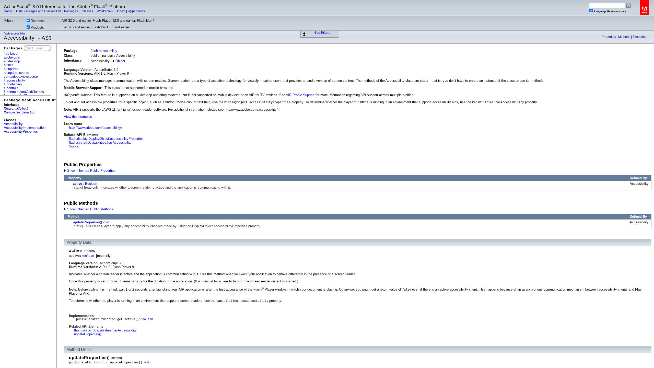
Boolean (91, 184)
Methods (624, 37)
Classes (88, 11)
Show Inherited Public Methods (89, 209)
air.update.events (16, 73)
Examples (639, 37)
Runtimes (38, 21)
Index (121, 11)
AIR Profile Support (300, 95)
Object (120, 61)
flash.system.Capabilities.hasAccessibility (100, 142)
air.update (11, 69)
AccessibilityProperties (21, 131)
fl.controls (11, 88)
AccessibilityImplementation (24, 128)
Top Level (11, 53)
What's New (105, 11)
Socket (74, 146)
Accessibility (13, 124)
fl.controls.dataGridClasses (24, 92)
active (77, 184)
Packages (71, 11)
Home (8, 11)
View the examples (78, 117)
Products (37, 27)
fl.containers (13, 84)
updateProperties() (87, 334)
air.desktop (12, 61)
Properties (609, 37)
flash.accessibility (15, 33)
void (106, 222)
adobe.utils (12, 57)
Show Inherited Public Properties (90, 170)
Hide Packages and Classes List (38, 11)
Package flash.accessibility (31, 100)
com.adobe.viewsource (21, 76)
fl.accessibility (14, 80)
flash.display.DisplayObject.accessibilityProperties (106, 139)
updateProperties (86, 222)
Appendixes (136, 11)
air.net (8, 65)
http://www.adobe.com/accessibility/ (95, 128)
